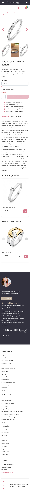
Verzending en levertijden (8, 369)
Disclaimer (4, 387)
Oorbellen (4, 446)
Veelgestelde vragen (7, 360)
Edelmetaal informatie (7, 403)
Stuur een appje (7, 298)
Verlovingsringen (6, 454)
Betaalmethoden (6, 363)
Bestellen (3, 366)
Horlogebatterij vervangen (8, 417)
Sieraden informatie (6, 398)
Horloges (4, 438)
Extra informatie (16, 116)
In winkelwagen (17, 97)
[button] (27, 29)
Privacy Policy (5, 385)
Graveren (4, 435)
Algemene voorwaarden (8, 382)
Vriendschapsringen (7, 457)
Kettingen (4, 441)
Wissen (3, 86)
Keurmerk (4, 377)
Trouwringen (13, 12)
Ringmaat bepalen (6, 409)
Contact (3, 358)
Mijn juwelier (5, 406)
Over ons (3, 355)
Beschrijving (5, 116)
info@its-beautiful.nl (7, 472)
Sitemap (3, 390)
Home (3, 12)
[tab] (6, 116)
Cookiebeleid (5, 379)
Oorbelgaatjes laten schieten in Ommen (12, 411)
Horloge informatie (6, 400)
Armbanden (4, 430)
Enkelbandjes (5, 432)
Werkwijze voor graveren (8, 419)
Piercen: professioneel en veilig (10, 414)
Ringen (7, 12)
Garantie (3, 374)
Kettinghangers (5, 443)
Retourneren (5, 371)
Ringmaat (4, 80)
